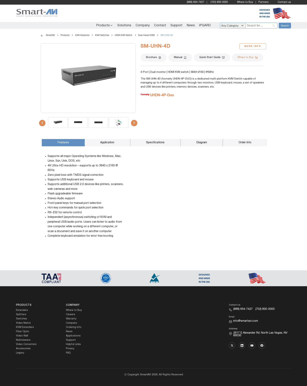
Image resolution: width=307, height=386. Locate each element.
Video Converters (26, 344)
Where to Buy (245, 2)
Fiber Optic (22, 331)
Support (176, 25)
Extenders (22, 310)
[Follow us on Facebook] (262, 345)
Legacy (20, 353)
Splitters (21, 314)
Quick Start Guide (209, 57)
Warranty (71, 319)
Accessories (23, 348)
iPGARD (205, 25)
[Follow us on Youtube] (252, 345)
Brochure (151, 57)
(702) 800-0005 (219, 2)
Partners (263, 2)
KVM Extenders (25, 327)
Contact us (284, 2)
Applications (73, 336)
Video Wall (22, 336)
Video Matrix (23, 323)
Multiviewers (23, 340)
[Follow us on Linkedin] (242, 345)
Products (103, 25)
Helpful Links (73, 344)
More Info (252, 46)
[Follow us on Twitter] (232, 345)
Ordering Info (73, 327)
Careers (70, 314)
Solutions (124, 25)
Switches (21, 319)
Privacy (70, 348)
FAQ (68, 353)
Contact (160, 25)
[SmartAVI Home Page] (36, 13)
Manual (178, 57)
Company (143, 25)
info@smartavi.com (245, 321)
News (191, 25)
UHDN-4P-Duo (162, 95)
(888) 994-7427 (195, 2)
